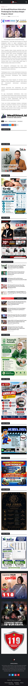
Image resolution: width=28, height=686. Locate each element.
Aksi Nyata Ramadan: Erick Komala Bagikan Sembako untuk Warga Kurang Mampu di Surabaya (16, 309)
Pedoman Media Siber (9, 682)
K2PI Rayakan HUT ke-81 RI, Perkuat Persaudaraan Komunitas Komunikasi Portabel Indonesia (17, 279)
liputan (6, 6)
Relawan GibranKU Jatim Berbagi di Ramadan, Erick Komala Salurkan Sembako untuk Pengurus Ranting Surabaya (17, 303)
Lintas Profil (8, 298)
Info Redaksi (16, 682)
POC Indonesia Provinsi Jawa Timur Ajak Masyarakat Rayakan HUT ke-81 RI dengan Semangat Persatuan (16, 286)
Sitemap (21, 682)
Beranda (2, 6)
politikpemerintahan (12, 121)
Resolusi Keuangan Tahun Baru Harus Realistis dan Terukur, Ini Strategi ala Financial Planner (17, 315)
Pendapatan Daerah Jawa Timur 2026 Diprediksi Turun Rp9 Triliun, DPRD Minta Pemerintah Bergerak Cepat (16, 328)
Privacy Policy (11, 684)
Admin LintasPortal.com (16, 680)
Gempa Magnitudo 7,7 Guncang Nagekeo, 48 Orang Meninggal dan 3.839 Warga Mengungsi (17, 292)
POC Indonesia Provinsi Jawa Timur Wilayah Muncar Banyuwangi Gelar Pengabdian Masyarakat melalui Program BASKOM (17, 266)
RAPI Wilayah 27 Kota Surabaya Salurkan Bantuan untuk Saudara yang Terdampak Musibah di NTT (16, 273)
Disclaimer (17, 684)
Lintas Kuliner (20, 298)
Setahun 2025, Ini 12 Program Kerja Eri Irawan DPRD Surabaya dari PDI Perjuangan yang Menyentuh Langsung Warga (17, 321)
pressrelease (20, 121)
